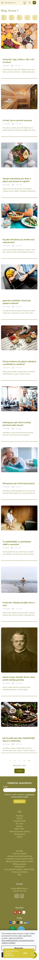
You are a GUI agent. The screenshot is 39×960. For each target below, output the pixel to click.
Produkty (19, 816)
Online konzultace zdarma (19, 832)
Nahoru (20, 771)
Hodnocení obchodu (19, 872)
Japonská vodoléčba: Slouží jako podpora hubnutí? (17, 301)
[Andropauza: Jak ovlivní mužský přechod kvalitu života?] (19, 399)
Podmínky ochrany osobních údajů (19, 859)
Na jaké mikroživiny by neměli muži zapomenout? (18, 241)
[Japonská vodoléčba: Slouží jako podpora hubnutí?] (19, 277)
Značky (19, 837)
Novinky (19, 826)
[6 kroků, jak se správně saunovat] (19, 97)
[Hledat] (30, 3)
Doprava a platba (19, 853)
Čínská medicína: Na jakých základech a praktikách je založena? (19, 362)
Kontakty (19, 851)
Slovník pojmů (19, 834)
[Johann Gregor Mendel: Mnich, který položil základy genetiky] (19, 650)
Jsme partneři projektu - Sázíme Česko (19, 869)
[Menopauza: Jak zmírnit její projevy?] (19, 460)
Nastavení (18, 948)
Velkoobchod (19, 867)
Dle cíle (19, 818)
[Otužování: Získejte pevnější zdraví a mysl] (19, 579)
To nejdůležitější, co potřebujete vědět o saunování (17, 543)
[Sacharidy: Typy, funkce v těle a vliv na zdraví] (19, 36)
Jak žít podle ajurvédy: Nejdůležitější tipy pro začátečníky (19, 739)
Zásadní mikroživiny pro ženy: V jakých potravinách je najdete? (17, 180)
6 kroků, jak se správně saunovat (17, 120)
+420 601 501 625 (19, 891)
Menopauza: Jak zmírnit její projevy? (19, 483)
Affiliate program (19, 864)
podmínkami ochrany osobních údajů (23, 796)
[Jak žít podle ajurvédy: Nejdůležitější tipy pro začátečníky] (19, 714)
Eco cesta (19, 824)
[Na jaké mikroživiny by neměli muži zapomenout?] (19, 216)
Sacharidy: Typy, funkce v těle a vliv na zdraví (18, 60)
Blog (19, 874)
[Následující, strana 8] (24, 761)
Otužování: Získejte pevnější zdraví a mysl (19, 604)
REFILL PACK (19, 829)
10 (29, 761)
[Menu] (34, 3)
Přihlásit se (19, 801)
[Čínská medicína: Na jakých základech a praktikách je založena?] (19, 338)
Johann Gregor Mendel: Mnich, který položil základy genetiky (19, 678)
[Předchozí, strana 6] (14, 761)
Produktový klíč (19, 821)
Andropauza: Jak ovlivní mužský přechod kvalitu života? (17, 423)
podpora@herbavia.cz (19, 888)
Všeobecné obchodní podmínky (19, 856)
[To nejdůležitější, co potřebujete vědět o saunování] (19, 518)
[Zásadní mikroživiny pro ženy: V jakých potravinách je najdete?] (19, 155)
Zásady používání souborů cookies (19, 861)
